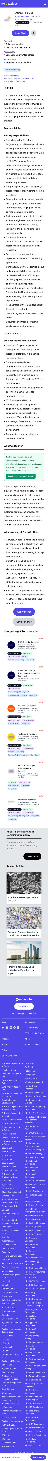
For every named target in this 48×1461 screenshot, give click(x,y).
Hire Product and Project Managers (32, 1144)
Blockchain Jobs (9, 1443)
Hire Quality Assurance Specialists (35, 1385)
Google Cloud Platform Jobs (12, 1355)
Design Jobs (30, 1074)
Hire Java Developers (34, 1157)
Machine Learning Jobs (12, 1256)
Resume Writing (32, 1027)
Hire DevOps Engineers (35, 1113)
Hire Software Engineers (31, 1087)
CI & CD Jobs (8, 1248)
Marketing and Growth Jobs (12, 1430)
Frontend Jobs (8, 1311)
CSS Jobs (6, 1339)
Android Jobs (8, 1389)
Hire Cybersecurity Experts (33, 1101)
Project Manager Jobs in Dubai (11, 1128)
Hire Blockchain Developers (32, 1412)
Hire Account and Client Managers (35, 1367)
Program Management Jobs (11, 1412)
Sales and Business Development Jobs (10, 1200)
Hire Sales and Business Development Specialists (35, 1120)
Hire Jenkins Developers (30, 1317)
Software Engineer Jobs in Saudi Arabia (12, 1108)
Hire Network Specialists (31, 1239)
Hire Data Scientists (33, 1227)
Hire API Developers (34, 1191)
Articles (5, 1039)
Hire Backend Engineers (35, 1223)
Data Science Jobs (10, 1292)
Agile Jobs (6, 1227)
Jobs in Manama (9, 1166)
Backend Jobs (8, 1289)
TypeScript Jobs (9, 1368)
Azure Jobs (7, 1252)
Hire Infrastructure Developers (33, 1354)
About (27, 1039)
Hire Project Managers (35, 1153)
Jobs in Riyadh (8, 1151)
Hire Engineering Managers (32, 1337)
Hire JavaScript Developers (32, 1169)
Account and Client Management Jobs (10, 1401)
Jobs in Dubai (8, 1148)
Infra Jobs (6, 1393)
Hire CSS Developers (34, 1285)
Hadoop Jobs (31, 1078)
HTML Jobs (7, 1343)
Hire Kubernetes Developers (32, 1162)
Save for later (24, 621)
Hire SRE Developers (34, 1403)
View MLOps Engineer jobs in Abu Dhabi (19, 78)
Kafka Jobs (7, 1407)
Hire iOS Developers (34, 1407)
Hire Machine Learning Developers (35, 1185)
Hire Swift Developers (34, 1427)
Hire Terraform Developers (31, 1246)
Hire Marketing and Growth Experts (33, 1398)
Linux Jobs (6, 1281)
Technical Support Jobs (12, 1263)
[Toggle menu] (45, 3)
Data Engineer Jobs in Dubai (11, 1075)
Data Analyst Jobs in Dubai (11, 1088)
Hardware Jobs (8, 1446)
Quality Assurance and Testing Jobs (12, 1330)
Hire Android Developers (30, 1347)
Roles (4, 1050)
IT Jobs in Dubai (9, 1070)
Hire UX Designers (33, 1380)
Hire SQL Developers (34, 1133)
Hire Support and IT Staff (33, 1127)
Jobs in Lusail (8, 1163)
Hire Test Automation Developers (34, 1360)
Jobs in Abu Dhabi (10, 1123)
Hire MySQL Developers (35, 1281)
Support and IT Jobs (11, 1206)
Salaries (5, 1044)
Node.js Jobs (7, 1347)
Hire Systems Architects (35, 1268)
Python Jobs (7, 1184)
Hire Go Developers (33, 1299)
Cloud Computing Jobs (12, 1192)
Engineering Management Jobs (10, 1377)
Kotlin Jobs (30, 1071)
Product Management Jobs (11, 1384)
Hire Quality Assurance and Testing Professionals (35, 1275)
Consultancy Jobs (10, 1319)
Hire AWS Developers (34, 1092)
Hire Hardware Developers (31, 1418)
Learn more (32, 856)
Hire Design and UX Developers (33, 1310)
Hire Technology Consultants (32, 1262)
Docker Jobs (7, 1271)
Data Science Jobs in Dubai (11, 1081)
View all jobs (32, 631)
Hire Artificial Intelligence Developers (35, 1210)
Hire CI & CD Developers (30, 1175)
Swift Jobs (29, 1067)
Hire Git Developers (33, 1219)
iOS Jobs (6, 1439)
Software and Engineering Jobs (9, 1175)
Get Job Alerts (24, 1006)
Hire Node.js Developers (30, 1293)
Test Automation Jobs (11, 1397)
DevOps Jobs (8, 1196)
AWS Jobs (6, 1181)
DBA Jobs (29, 1063)
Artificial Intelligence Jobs (11, 1276)
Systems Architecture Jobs (11, 1323)
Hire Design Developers (35, 1435)
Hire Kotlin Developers (35, 1431)
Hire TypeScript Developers (32, 1323)
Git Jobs (5, 1285)
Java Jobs (6, 1237)
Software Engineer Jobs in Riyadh (12, 1114)
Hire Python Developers (35, 1096)
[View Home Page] (9, 3)
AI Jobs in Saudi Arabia (12, 1120)
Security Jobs (8, 1188)
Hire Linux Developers (34, 1215)
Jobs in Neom (8, 1159)
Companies (30, 1022)
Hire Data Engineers (34, 1234)
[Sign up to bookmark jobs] (33, 33)
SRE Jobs (6, 1435)
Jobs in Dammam (9, 1170)
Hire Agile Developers (34, 1150)
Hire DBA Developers (34, 1424)
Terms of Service (32, 1044)
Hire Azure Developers (35, 1181)
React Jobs (7, 1296)
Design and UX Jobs (11, 1361)
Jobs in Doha (8, 1155)
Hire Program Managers (35, 1376)
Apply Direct (20, 33)
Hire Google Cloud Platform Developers (34, 1304)
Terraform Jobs (8, 1307)
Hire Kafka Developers (35, 1372)
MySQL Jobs (7, 1335)
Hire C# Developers (33, 1258)
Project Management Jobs (11, 1231)
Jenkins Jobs (7, 1365)
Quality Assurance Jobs (12, 1421)
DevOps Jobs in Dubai (12, 1137)
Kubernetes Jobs (9, 1241)
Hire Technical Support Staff (35, 1196)
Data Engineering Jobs (12, 1300)
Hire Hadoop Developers (30, 1440)
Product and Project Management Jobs (11, 1221)
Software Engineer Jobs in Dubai (12, 1064)
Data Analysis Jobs (10, 1267)
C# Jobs (5, 1315)
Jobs (4, 1022)
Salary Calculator (9, 1056)
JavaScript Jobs (9, 1244)
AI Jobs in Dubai (9, 1134)
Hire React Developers (35, 1230)
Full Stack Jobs (8, 1425)
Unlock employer (22, 16)
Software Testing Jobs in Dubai (12, 1142)
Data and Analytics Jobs (10, 1215)
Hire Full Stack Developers (31, 1391)
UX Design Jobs (9, 1417)
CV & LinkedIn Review (34, 1033)
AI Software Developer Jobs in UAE (12, 1094)
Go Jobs (5, 1351)
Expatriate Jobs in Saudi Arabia (10, 1101)
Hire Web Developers (34, 1445)
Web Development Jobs (35, 1082)
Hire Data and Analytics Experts (35, 1138)
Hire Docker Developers (35, 1205)
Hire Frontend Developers (31, 1252)
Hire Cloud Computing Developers (35, 1108)
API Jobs (6, 1259)
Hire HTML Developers (35, 1289)
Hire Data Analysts (33, 1201)
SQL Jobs (6, 1210)
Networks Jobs (8, 1304)
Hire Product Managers (35, 1342)
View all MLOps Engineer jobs (15, 81)
